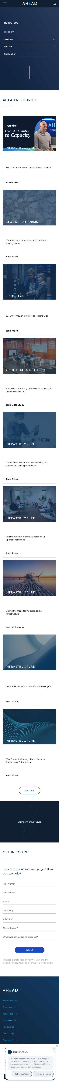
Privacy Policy (17, 962)
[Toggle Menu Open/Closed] (5, 3)
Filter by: (9, 31)
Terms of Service (38, 962)
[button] (56, 1046)
